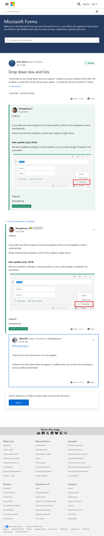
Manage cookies (40, 529)
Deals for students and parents (78, 471)
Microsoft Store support (43, 454)
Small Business (8, 519)
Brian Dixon (22, 62)
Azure (37, 488)
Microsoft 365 (7, 501)
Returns (38, 458)
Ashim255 (23, 338)
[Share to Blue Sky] (56, 432)
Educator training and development (79, 467)
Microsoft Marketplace (43, 510)
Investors (71, 506)
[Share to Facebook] (43, 432)
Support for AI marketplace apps (46, 501)
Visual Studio (40, 519)
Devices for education (75, 450)
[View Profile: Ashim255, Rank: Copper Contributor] (15, 340)
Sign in (19, 402)
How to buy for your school (76, 463)
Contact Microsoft (18, 529)
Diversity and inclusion (75, 510)
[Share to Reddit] (52, 432)
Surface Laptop (8, 450)
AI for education (73, 476)
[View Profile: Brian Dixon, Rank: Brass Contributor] (12, 63)
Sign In (94, 4)
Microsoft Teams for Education (78, 454)
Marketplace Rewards (43, 514)
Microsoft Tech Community (44, 506)
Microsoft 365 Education (76, 458)
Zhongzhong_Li (25, 108)
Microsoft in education (75, 445)
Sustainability (72, 519)
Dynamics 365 (7, 497)
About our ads (7, 532)
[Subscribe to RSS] (61, 432)
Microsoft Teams (8, 510)
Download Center (41, 450)
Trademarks (64, 529)
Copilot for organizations (11, 458)
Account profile (41, 445)
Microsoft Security (9, 493)
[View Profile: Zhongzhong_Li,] (14, 110)
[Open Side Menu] (7, 4)
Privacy (29, 529)
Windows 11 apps (9, 476)
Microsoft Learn (41, 497)
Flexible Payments (41, 476)
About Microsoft (73, 493)
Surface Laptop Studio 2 (11, 454)
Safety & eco (75, 529)
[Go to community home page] (13, 4)
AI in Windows (8, 467)
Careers (70, 488)
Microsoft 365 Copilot (10, 514)
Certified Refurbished (43, 467)
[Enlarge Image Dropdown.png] (52, 171)
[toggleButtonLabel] (97, 11)
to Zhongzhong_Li (54, 338)
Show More (16, 86)
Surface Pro (7, 445)
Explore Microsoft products (12, 471)
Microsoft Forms (14, 11)
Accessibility (72, 514)
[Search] (79, 4)
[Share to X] (47, 432)
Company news (73, 497)
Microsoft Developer (42, 493)
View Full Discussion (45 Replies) (21, 221)
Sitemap (6, 529)
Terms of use (53, 529)
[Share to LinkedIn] (38, 432)
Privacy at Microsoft (74, 501)
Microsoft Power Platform (11, 506)
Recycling (86, 529)
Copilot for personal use (11, 463)
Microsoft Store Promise (43, 471)
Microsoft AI (7, 488)
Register (86, 4)
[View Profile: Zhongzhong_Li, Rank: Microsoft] (11, 229)
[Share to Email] (65, 432)
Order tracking (40, 463)
